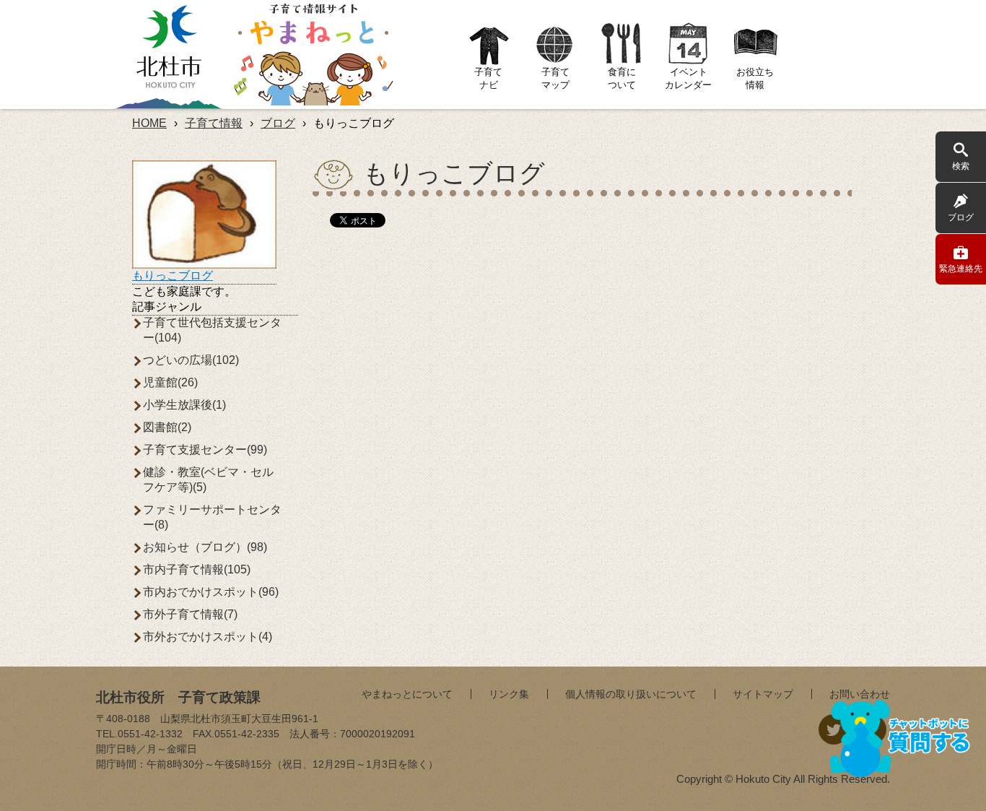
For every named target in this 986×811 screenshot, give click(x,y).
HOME (149, 123)
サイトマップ (763, 694)
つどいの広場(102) (191, 360)
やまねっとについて (407, 694)
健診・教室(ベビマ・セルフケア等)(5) (208, 479)
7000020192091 (377, 734)
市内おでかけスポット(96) (211, 592)
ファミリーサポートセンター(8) (212, 517)
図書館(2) (167, 427)
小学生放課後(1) (184, 405)
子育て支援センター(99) (205, 449)
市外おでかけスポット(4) (207, 636)
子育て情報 (214, 123)
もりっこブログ (172, 275)
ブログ (278, 123)
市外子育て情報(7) (190, 614)
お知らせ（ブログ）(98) (205, 547)
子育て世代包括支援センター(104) (212, 330)
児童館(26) (170, 382)
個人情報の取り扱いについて (631, 694)
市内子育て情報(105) (196, 569)
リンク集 (509, 694)
